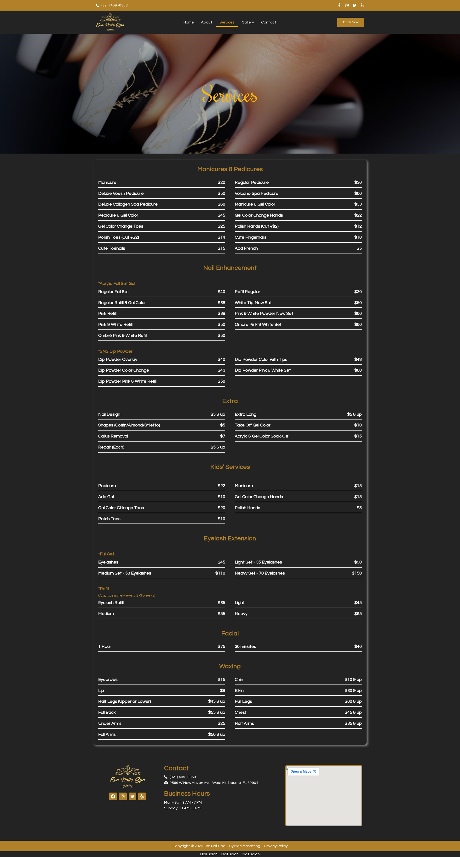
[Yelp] (362, 5)
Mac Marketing (247, 846)
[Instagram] (347, 5)
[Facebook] (113, 796)
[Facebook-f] (339, 5)
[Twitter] (354, 5)
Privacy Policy (276, 846)
